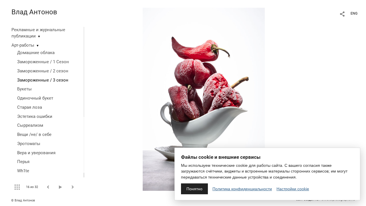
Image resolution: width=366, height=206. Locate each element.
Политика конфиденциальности (242, 189)
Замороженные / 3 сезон (42, 80)
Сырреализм (30, 125)
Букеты (24, 89)
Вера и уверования (36, 152)
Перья (23, 161)
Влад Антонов (34, 12)
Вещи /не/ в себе (34, 134)
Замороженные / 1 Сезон (43, 61)
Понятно (194, 189)
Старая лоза (29, 107)
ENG (354, 13)
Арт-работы (22, 45)
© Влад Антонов (23, 200)
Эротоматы (28, 143)
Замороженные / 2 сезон (42, 71)
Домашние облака (36, 52)
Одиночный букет (35, 98)
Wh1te (23, 170)
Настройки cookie (293, 189)
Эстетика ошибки (34, 116)
